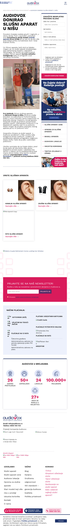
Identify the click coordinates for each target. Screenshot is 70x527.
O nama (7, 504)
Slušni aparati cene (53, 125)
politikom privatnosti (51, 61)
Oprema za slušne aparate (12, 484)
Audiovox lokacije (53, 141)
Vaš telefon (47, 29)
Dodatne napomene (49, 44)
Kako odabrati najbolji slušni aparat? (51, 492)
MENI (65, 4)
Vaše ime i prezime (49, 21)
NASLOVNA (6, 10)
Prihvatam (24, 297)
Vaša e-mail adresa (49, 37)
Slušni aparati (10, 471)
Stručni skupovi (8, 453)
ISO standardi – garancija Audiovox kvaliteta (33, 489)
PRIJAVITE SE (45, 291)
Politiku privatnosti (29, 521)
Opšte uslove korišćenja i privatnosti (27, 297)
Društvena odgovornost (20, 10)
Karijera (28, 475)
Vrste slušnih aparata (16, 175)
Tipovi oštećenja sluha (52, 480)
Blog (27, 471)
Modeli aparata (51, 136)
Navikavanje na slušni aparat (52, 485)
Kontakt (7, 500)
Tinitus (48, 471)
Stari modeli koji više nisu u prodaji (13, 491)
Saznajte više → (12, 206)
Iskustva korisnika (53, 146)
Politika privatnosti (33, 496)
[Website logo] (33, 3)
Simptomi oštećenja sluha (54, 474)
